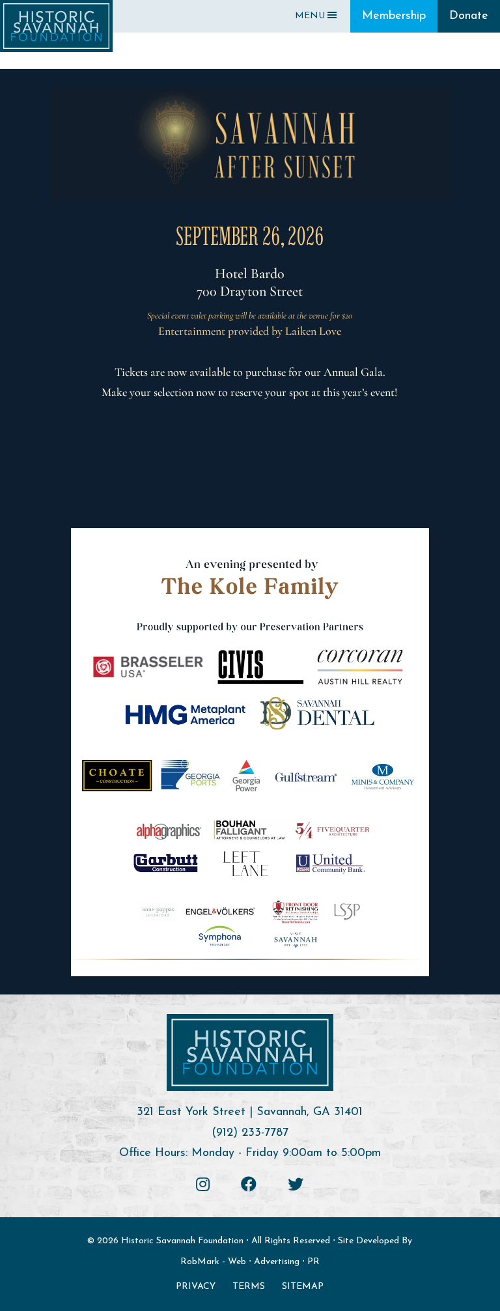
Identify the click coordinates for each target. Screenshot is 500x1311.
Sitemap (303, 1286)
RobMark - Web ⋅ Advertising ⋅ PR (250, 1262)
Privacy (195, 1286)
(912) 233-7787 (250, 1133)
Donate (468, 16)
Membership (394, 16)
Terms (248, 1286)
